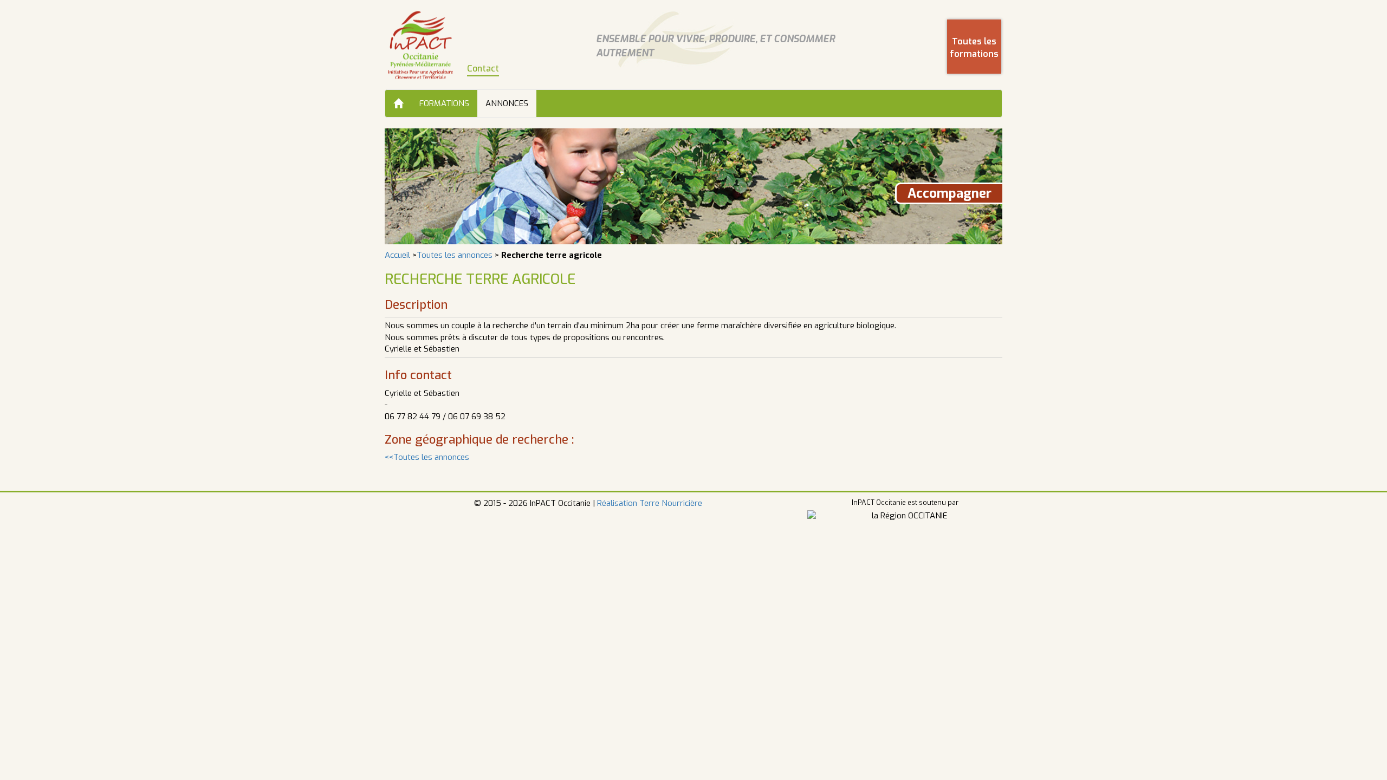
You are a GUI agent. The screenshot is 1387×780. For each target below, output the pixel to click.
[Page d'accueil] (420, 45)
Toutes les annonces (454, 255)
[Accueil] (398, 103)
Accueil (397, 255)
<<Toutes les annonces (427, 457)
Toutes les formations (974, 48)
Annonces (506, 103)
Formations (444, 103)
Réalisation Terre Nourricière (649, 503)
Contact (483, 68)
